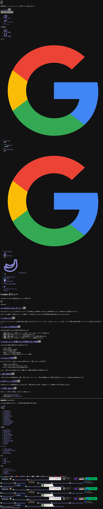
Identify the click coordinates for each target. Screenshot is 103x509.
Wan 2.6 (6, 443)
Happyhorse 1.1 (7, 431)
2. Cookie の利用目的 (9, 327)
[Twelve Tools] (7, 479)
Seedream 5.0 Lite (8, 416)
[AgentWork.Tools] (33, 486)
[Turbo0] (67, 479)
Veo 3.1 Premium (8, 434)
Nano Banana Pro (8, 423)
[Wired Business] (20, 479)
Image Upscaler (7, 453)
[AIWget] (19, 483)
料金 (5, 463)
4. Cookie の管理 (7, 358)
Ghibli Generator (8, 449)
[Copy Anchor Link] (24, 308)
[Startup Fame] (55, 479)
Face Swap (6, 451)
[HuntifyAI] (19, 486)
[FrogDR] (38, 479)
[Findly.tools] (7, 486)
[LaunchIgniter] (7, 483)
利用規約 (6, 472)
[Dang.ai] (79, 479)
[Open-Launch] (44, 483)
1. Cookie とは (6, 318)
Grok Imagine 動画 (8, 440)
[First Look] (89, 483)
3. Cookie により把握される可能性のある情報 (19, 342)
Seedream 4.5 (7, 417)
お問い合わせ (18, 396)
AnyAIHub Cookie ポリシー (12, 308)
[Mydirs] (58, 486)
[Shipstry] (47, 486)
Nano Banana (7, 424)
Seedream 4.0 (7, 418)
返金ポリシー (7, 473)
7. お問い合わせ (7, 388)
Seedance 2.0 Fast (8, 435)
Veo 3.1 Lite (7, 439)
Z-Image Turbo (7, 420)
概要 (5, 460)
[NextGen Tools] (60, 483)
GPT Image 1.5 (7, 412)
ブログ (5, 458)
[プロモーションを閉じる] (9, 9)
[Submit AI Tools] (91, 479)
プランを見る (4, 10)
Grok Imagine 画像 (8, 421)
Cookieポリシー (8, 468)
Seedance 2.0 (7, 432)
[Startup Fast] (31, 483)
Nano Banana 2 (7, 414)
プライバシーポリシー (10, 470)
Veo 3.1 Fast (7, 436)
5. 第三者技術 (6, 374)
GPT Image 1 (7, 413)
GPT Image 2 (7, 410)
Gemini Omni (7, 429)
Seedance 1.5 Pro (8, 438)
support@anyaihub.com (13, 394)
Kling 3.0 (6, 442)
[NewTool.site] (76, 483)
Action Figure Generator (9, 450)
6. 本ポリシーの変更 (9, 381)
